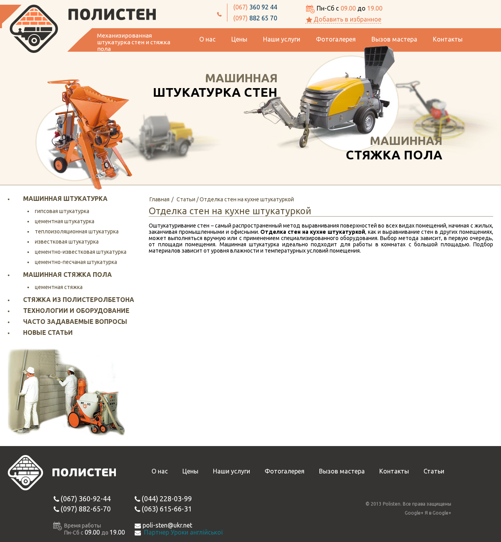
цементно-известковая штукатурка (80, 252)
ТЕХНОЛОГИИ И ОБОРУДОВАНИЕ (76, 310)
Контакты (448, 39)
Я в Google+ (438, 512)
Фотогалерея (336, 39)
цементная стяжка (59, 287)
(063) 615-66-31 (167, 509)
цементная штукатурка (64, 221)
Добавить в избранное (347, 19)
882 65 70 (255, 18)
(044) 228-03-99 (167, 498)
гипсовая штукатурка (62, 211)
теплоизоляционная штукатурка (77, 231)
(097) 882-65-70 (86, 509)
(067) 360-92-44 (86, 498)
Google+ (414, 512)
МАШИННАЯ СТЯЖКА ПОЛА (67, 274)
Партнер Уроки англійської (183, 532)
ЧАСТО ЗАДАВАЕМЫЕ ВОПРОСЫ (75, 321)
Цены (239, 39)
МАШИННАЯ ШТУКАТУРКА (65, 198)
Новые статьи (48, 332)
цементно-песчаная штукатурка (76, 262)
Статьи (434, 471)
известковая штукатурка (67, 241)
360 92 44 (255, 7)
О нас (207, 39)
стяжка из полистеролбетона (78, 299)
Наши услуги (281, 39)
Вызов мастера (394, 39)
